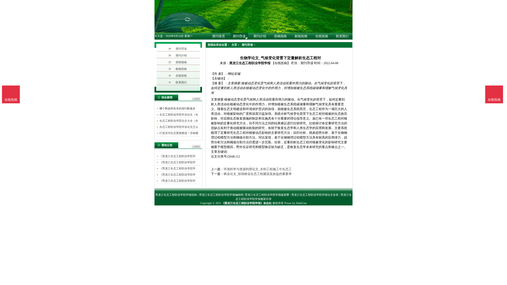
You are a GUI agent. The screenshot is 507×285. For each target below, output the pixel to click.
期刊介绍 (181, 55)
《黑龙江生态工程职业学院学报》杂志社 (247, 203)
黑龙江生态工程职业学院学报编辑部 (221, 194)
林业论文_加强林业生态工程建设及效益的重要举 (258, 174)
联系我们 (181, 82)
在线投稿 (181, 75)
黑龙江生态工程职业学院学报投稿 (176, 194)
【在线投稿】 (280, 63)
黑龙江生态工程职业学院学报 (250, 63)
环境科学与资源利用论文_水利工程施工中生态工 (258, 169)
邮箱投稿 (181, 68)
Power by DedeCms (295, 203)
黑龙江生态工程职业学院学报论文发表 (314, 194)
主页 (234, 44)
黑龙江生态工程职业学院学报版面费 (267, 194)
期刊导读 (181, 48)
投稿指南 (181, 62)
